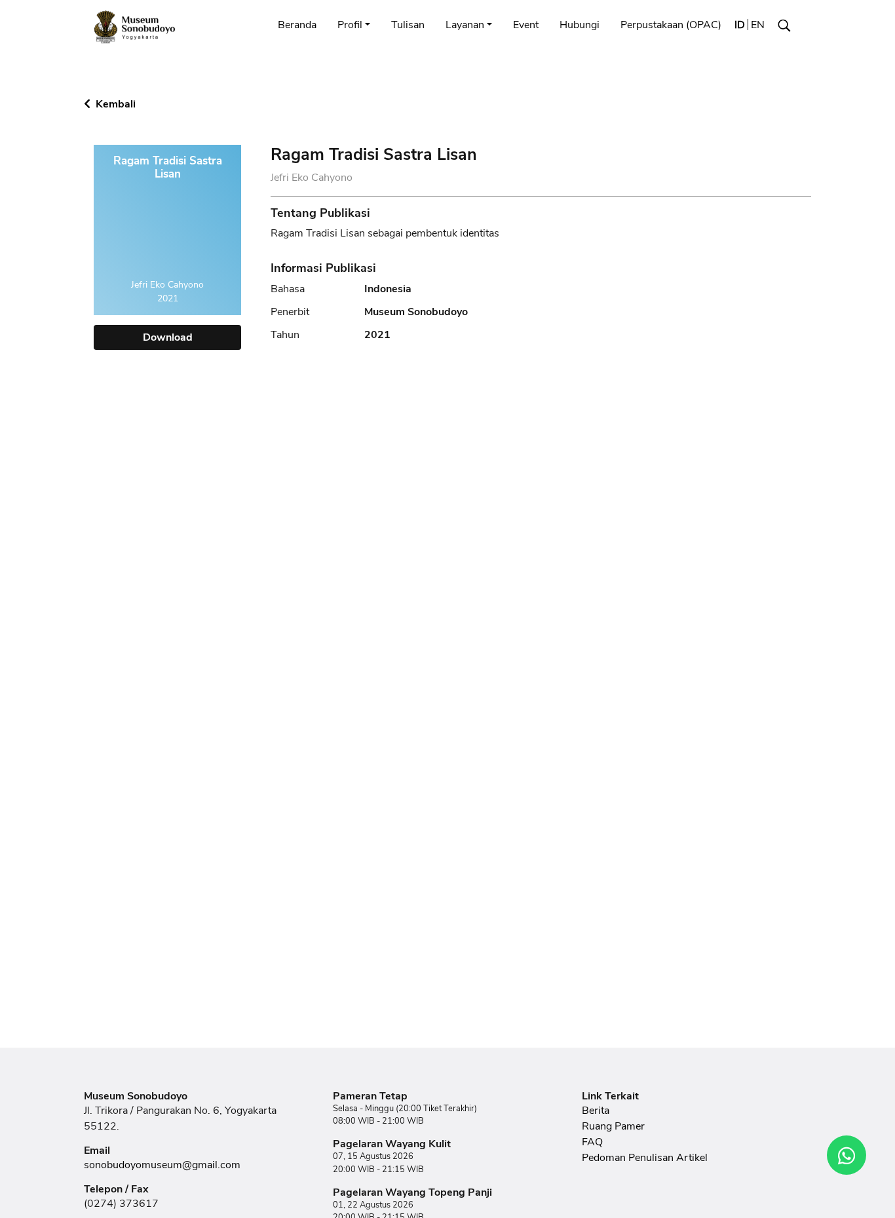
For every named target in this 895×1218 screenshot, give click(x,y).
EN (758, 25)
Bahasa (288, 289)
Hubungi (580, 25)
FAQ (592, 1142)
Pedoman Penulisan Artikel (645, 1158)
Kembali (114, 104)
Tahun (285, 335)
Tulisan (408, 25)
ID (739, 25)
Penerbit (290, 312)
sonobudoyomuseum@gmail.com (162, 1165)
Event (526, 25)
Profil (349, 25)
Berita (595, 1110)
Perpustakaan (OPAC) (670, 25)
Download (168, 337)
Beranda (297, 25)
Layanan (465, 25)
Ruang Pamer (613, 1126)
